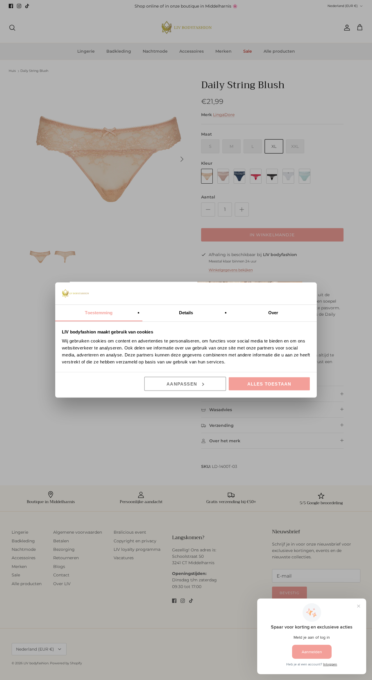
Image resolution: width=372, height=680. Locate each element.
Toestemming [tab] (98, 312)
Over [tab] (273, 312)
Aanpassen (182, 383)
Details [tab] (186, 312)
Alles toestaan (269, 383)
